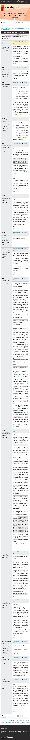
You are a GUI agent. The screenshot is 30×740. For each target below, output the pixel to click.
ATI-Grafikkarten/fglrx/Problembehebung (20, 649)
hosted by (3, 1)
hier (20, 388)
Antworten (5, 38)
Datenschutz (11, 733)
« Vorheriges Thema (13, 720)
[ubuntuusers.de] (11, 8)
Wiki (15, 13)
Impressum (17, 733)
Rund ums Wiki (15, 28)
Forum (10, 13)
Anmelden (20, 2)
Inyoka (7, 727)
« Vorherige (8, 34)
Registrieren (26, 2)
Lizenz (2, 733)
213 (7, 50)
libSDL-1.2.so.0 (17, 349)
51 (6, 200)
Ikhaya (20, 13)
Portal (4, 13)
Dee (3, 641)
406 (7, 88)
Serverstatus (23, 733)
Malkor (3, 195)
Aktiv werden (8, 28)
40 (6, 151)
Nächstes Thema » (24, 720)
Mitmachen (15, 17)
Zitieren (25, 41)
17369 (7, 128)
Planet (25, 13)
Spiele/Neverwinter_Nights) (20, 452)
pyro (3, 42)
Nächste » (25, 34)
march (3, 118)
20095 (7, 650)
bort (3, 143)
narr (3, 82)
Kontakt (6, 733)
